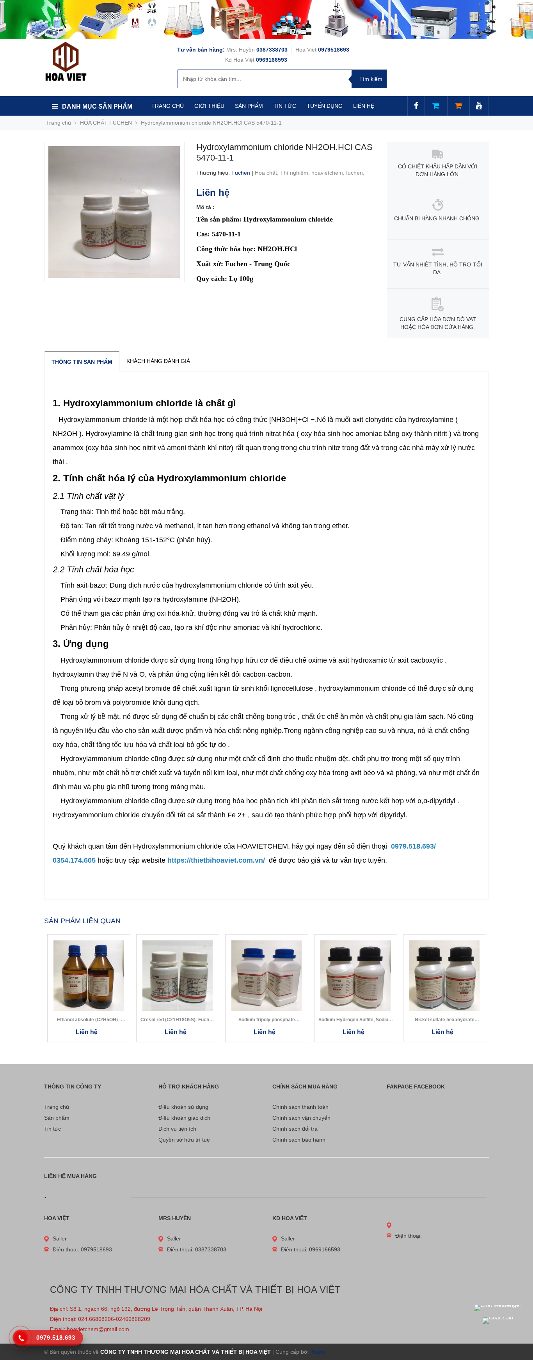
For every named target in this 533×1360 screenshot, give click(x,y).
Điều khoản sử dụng (183, 1107)
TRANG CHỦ (167, 106)
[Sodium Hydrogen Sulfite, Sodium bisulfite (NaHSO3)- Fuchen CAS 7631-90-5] (355, 975)
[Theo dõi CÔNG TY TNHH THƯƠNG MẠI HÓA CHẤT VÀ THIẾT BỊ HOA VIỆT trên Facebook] (416, 106)
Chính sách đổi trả (295, 1129)
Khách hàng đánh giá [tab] (158, 361)
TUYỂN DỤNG (325, 106)
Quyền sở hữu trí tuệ (184, 1140)
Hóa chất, (267, 173)
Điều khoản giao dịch (184, 1118)
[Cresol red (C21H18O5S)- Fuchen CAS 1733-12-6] (177, 975)
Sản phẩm (56, 1118)
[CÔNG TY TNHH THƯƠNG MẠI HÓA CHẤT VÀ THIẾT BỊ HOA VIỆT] (65, 61)
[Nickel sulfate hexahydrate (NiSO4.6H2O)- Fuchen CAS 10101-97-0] (444, 975)
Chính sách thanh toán (300, 1107)
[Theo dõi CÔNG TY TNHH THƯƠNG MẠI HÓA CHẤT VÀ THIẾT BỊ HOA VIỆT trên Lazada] (436, 106)
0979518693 (333, 49)
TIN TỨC (285, 106)
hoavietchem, (328, 173)
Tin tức (52, 1129)
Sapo (317, 1352)
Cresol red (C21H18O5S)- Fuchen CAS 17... (177, 1020)
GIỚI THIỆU (209, 106)
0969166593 (271, 60)
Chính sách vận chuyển (301, 1118)
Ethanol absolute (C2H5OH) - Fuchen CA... (89, 1020)
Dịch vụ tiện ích (177, 1129)
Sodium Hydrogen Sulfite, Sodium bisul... (355, 1020)
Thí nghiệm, (295, 173)
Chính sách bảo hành (298, 1140)
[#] (266, 19)
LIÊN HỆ (363, 106)
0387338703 (272, 49)
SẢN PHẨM (249, 106)
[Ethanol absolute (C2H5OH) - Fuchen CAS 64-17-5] (89, 975)
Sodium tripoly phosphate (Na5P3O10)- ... (266, 1020)
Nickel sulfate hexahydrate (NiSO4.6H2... (444, 1020)
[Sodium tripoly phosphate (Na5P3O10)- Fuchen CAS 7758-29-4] (266, 975)
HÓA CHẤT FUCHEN (106, 123)
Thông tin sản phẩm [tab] (82, 362)
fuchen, (356, 173)
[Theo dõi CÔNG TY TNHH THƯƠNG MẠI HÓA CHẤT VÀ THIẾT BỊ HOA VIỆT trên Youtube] (479, 106)
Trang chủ (56, 1107)
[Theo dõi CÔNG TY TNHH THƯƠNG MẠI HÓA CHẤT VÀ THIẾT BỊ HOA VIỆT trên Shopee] (458, 106)
